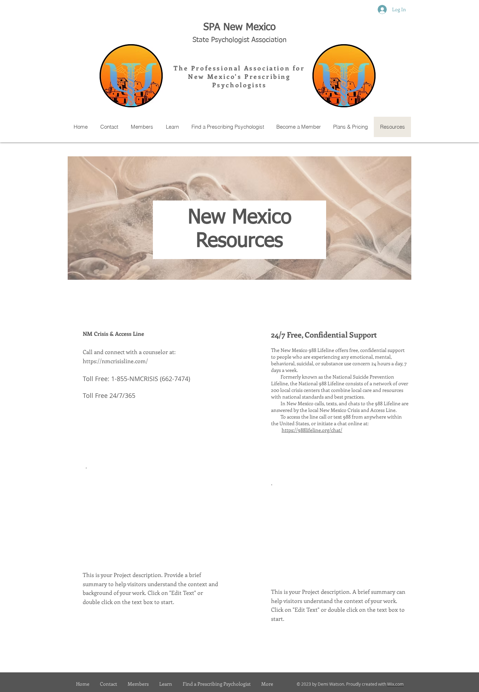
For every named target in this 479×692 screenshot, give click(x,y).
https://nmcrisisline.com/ (115, 361)
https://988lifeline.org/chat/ (312, 430)
